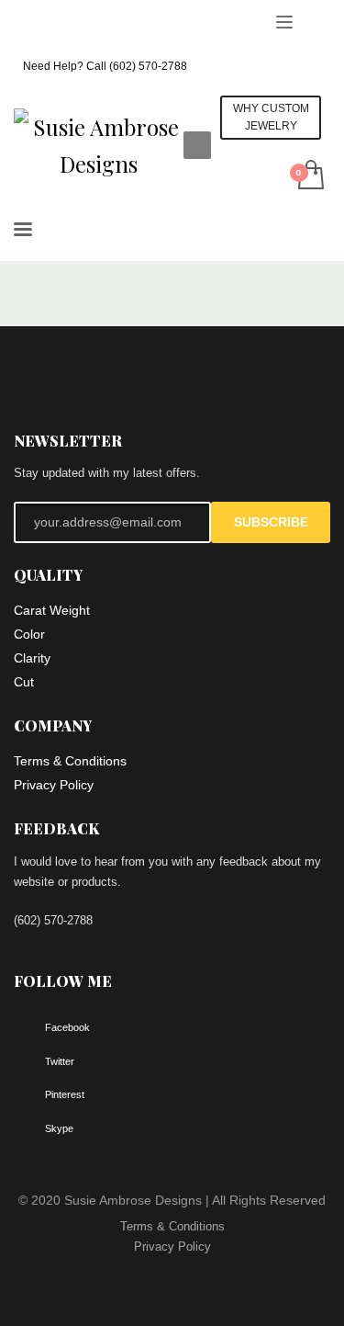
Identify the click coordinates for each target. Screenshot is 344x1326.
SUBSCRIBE (271, 522)
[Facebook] (27, 23)
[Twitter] (55, 23)
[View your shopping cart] (309, 176)
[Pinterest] (82, 23)
